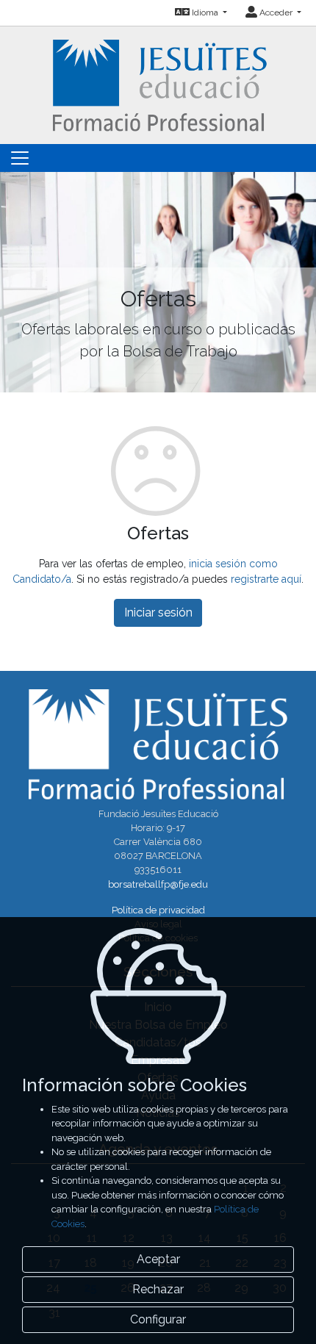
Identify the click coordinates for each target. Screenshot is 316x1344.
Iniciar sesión (158, 612)
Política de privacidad (158, 910)
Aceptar (158, 1259)
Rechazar (158, 1289)
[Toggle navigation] (20, 158)
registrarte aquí (266, 579)
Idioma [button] (205, 12)
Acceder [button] (276, 12)
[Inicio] (158, 84)
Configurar (158, 1319)
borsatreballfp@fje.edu (158, 884)
